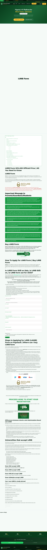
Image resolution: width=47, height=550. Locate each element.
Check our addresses (8, 487)
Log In (40, 3)
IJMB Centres (23, 3)
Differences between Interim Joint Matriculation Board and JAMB (13, 158)
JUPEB (19, 3)
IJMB (16, 3)
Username (7, 318)
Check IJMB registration (8, 499)
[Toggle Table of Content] (5, 137)
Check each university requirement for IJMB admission (13, 490)
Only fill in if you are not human (10, 335)
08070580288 (35, 542)
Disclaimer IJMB (10, 149)
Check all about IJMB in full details (10, 485)
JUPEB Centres (28, 3)
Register (44, 3)
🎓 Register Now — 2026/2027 (19, 19)
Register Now (34, 3)
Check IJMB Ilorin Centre (9, 497)
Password (7, 322)
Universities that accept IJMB (10, 159)
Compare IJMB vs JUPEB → (29, 19)
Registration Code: (8, 295)
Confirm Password (8, 327)
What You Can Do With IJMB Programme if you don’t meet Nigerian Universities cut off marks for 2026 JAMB (24, 423)
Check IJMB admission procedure (10, 492)
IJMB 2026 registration (17, 274)
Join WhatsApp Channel (13, 542)
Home (14, 3)
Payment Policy (7, 333)
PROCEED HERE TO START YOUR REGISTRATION (11, 157)
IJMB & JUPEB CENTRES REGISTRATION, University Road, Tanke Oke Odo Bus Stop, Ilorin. (22, 502)
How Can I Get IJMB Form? (9, 150)
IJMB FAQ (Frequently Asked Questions (13, 494)
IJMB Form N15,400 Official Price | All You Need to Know (12, 138)
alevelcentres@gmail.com (12, 388)
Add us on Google (24, 13)
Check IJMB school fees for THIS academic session (13, 489)
